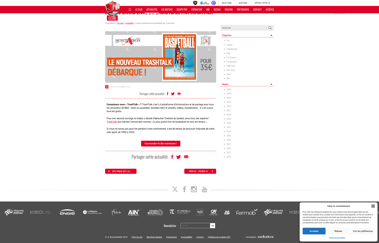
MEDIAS (217, 9)
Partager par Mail (179, 94)
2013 (229, 144)
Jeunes (229, 44)
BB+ (228, 78)
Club (112, 18)
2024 (229, 97)
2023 (229, 101)
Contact (257, 9)
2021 (229, 110)
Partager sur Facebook (168, 94)
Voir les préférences (363, 231)
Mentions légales (154, 237)
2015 (229, 135)
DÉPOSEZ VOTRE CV (262, 2)
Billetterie (227, 2)
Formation (196, 9)
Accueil (120, 23)
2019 (229, 118)
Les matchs (166, 9)
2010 (229, 156)
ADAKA (266, 236)
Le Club (138, 9)
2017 (229, 127)
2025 (229, 93)
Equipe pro (182, 9)
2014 (229, 139)
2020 (229, 114)
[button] (373, 206)
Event (229, 74)
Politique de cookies (337, 238)
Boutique (243, 2)
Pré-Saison (231, 57)
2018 (229, 123)
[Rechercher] (270, 28)
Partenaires (243, 9)
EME (208, 9)
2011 (229, 152)
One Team (231, 69)
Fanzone (229, 9)
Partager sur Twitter (173, 94)
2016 (229, 131)
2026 (229, 89)
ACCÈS (268, 9)
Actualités (151, 9)
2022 (229, 106)
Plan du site (137, 237)
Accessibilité (186, 237)
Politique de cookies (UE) (219, 237)
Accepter (314, 231)
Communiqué (232, 48)
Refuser (338, 231)
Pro (228, 40)
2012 (229, 148)
